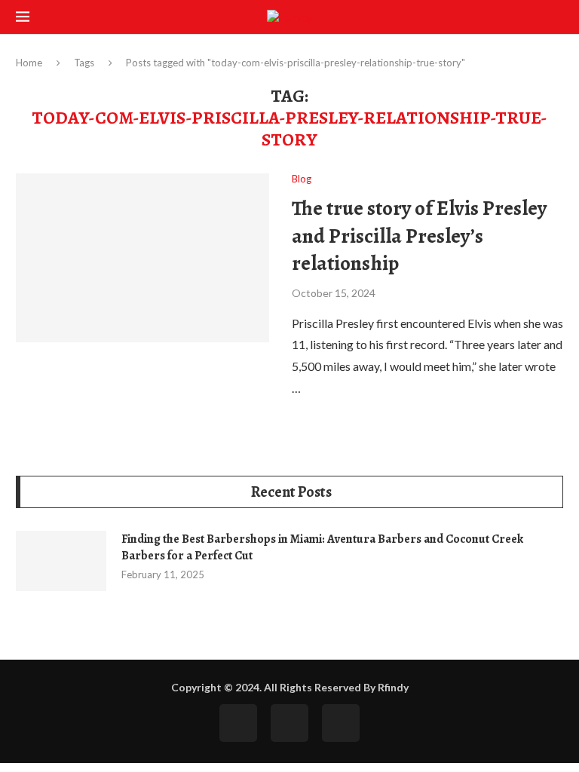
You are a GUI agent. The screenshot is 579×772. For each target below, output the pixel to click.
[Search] (555, 17)
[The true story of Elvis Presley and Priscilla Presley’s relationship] (142, 257)
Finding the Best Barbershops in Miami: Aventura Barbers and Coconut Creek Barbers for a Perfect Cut (322, 547)
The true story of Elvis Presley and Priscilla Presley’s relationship (419, 236)
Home (29, 63)
